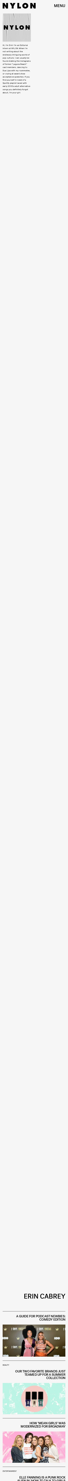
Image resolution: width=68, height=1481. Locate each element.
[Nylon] (19, 6)
